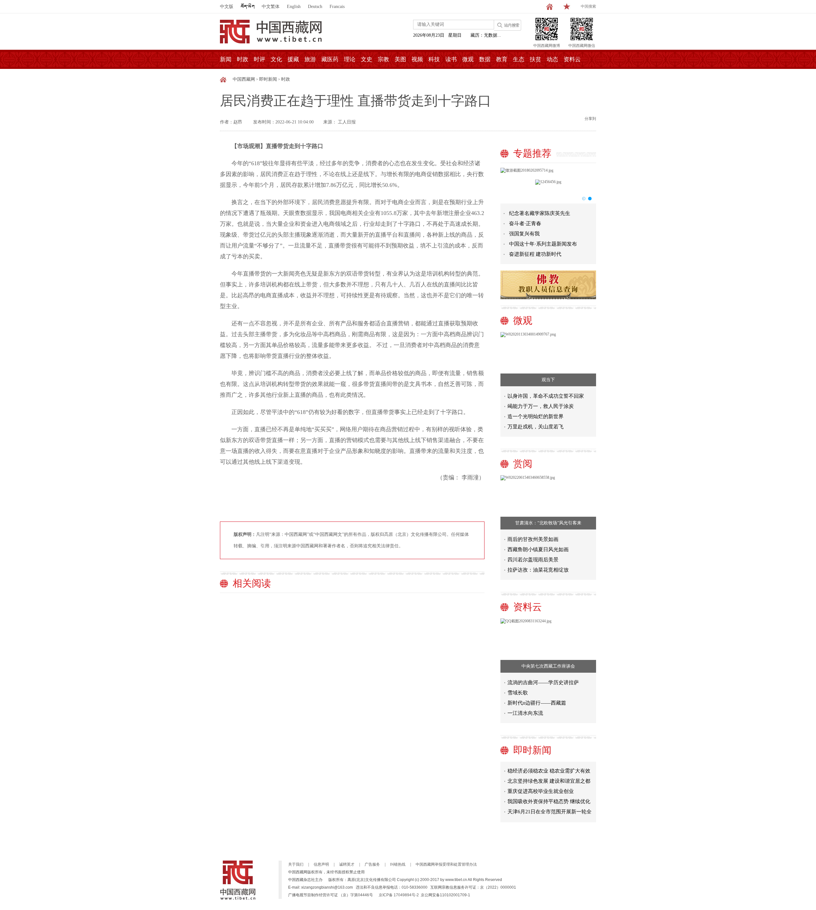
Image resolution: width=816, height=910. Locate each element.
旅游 (310, 59)
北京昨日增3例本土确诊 (534, 815)
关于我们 (295, 864)
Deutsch (315, 6)
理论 (349, 59)
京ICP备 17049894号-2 (399, 895)
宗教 (383, 59)
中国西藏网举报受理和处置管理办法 (446, 864)
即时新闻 (268, 79)
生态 (518, 59)
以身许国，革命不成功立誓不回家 (545, 396)
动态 (552, 59)
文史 (366, 59)
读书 (451, 59)
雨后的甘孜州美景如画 (532, 539)
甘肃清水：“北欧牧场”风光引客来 (548, 523)
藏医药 (330, 59)
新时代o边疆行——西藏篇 (536, 703)
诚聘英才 (346, 864)
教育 (501, 59)
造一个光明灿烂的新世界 (535, 416)
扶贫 (535, 59)
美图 (400, 59)
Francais (337, 6)
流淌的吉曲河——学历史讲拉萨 (543, 682)
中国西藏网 (244, 79)
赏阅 (522, 463)
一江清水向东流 (525, 713)
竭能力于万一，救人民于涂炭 (540, 406)
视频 (417, 59)
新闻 (225, 59)
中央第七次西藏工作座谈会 (548, 666)
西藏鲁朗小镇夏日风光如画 (538, 549)
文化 (276, 59)
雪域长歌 (517, 692)
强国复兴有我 (524, 233)
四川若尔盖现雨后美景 (532, 559)
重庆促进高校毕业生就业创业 (540, 784)
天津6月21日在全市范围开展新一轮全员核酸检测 (549, 806)
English (294, 6)
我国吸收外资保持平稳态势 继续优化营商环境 (548, 796)
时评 (259, 59)
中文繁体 (271, 6)
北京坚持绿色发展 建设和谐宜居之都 (548, 774)
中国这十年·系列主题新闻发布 (543, 244)
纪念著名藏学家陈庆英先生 (539, 213)
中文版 (226, 6)
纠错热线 (397, 864)
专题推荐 (532, 153)
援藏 (293, 59)
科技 (434, 59)
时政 (242, 59)
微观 (468, 59)
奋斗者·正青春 (525, 223)
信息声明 (321, 864)
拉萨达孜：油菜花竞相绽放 (538, 570)
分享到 (590, 118)
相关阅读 (252, 583)
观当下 (548, 379)
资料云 (572, 59)
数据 (485, 59)
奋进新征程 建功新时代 (535, 254)
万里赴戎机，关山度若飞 (535, 426)
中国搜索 (588, 6)
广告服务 (372, 864)
